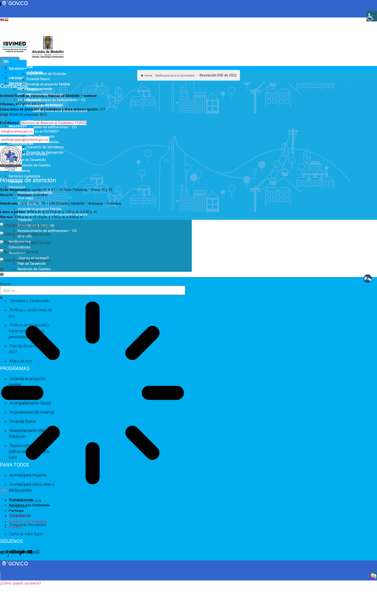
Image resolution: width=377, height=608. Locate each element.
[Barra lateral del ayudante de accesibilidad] (372, 16)
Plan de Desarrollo (31, 160)
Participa (16, 78)
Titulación (24, 220)
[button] (124, 269)
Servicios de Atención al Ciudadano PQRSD (53, 123)
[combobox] (92, 290)
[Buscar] (3, 491)
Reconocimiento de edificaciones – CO (47, 127)
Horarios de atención (28, 180)
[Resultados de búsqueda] (92, 393)
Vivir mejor (25, 198)
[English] (2, 19)
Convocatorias (21, 143)
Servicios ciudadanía (24, 176)
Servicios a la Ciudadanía (29, 505)
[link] (15, 565)
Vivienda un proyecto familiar (39, 209)
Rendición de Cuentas (34, 165)
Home (148, 75)
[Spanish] (6, 19)
